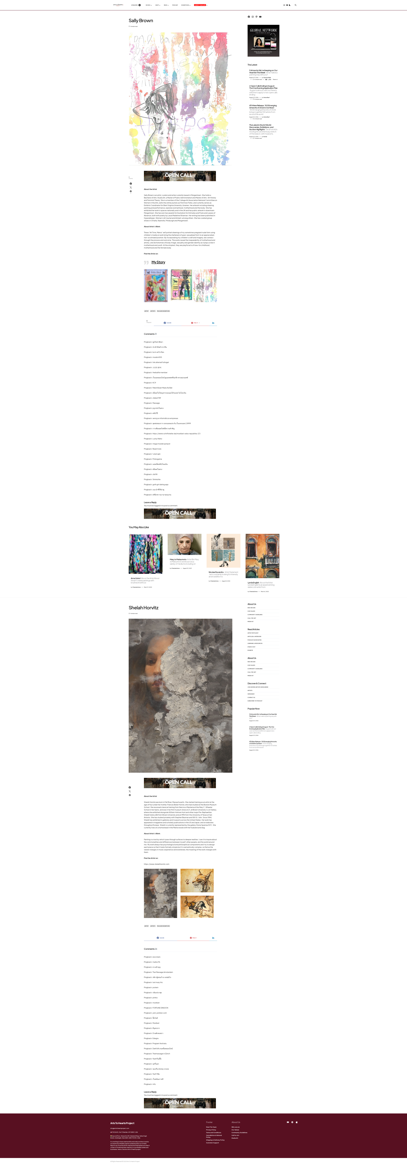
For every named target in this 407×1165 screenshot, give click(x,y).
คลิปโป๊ (155, 413)
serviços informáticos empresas (165, 418)
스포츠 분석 (157, 367)
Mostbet (156, 1023)
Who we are (251, 607)
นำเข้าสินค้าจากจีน (160, 347)
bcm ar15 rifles (158, 352)
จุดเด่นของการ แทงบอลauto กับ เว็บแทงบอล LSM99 (172, 423)
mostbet (156, 1003)
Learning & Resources (255, 643)
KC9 (154, 383)
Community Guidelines (255, 614)
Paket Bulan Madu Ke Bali (162, 388)
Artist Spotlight (253, 633)
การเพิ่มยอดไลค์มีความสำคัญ (164, 428)
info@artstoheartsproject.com (119, 1128)
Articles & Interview (254, 636)
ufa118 (155, 474)
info (154, 1084)
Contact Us (251, 697)
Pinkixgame (157, 459)
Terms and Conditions (213, 1132)
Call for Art (252, 618)
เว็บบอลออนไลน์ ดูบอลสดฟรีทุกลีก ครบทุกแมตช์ (170, 377)
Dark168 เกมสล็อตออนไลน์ (163, 1048)
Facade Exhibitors (163, 311)
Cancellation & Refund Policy (214, 1136)
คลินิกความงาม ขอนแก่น (162, 495)
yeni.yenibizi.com (160, 1013)
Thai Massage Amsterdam (163, 972)
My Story (158, 262)
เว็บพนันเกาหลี (158, 1079)
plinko (155, 997)
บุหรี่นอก (156, 1064)
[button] (287, 5)
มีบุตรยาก (156, 1028)
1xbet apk (156, 454)
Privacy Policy (211, 1130)
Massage (156, 403)
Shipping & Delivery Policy (215, 1140)
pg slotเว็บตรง (158, 408)
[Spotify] (292, 1122)
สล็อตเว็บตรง (157, 469)
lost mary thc (158, 982)
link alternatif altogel (161, 362)
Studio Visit (251, 647)
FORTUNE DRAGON (160, 1008)
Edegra (155, 1038)
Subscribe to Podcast (255, 701)
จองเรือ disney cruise (161, 1069)
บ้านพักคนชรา (158, 1033)
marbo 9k (156, 962)
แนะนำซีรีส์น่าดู (158, 489)
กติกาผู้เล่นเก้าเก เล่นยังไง (162, 977)
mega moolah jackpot (161, 444)
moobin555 (157, 357)
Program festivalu (160, 1043)
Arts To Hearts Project (122, 1123)
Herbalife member (160, 372)
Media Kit (251, 621)
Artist (146, 311)
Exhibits (250, 650)
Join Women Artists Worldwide (258, 687)
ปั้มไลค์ (155, 1018)
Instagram (251, 694)
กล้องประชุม (157, 992)
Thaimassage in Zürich (161, 1053)
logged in (158, 505)
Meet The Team (211, 1127)
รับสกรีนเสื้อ (157, 1059)
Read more (157, 449)
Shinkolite (156, 479)
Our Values (251, 611)
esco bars (156, 957)
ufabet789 (157, 398)
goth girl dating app (160, 484)
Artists (152, 311)
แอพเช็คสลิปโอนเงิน (160, 464)
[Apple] (297, 1122)
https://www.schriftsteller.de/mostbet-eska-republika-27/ (177, 433)
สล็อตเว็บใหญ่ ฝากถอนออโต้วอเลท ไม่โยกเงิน (169, 393)
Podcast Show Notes (254, 640)
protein (155, 987)
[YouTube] (288, 1122)
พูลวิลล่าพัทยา (158, 342)
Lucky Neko (157, 439)
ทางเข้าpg (156, 967)
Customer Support (212, 1143)
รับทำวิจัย (156, 1074)
